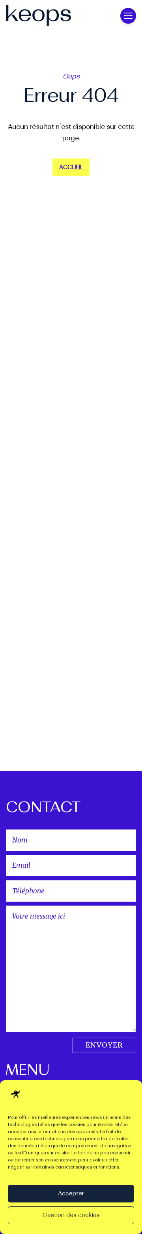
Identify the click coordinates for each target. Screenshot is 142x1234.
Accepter (71, 1194)
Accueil (71, 167)
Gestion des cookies (71, 1215)
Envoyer (104, 1044)
